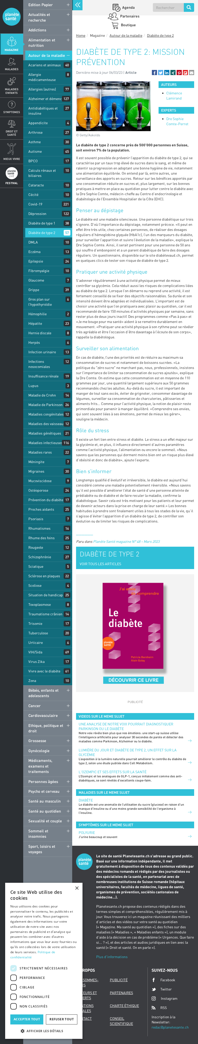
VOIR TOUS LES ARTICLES (100, 564)
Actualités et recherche (39, 17)
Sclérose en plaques (44, 576)
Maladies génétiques (44, 433)
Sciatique (35, 566)
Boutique (128, 25)
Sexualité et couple (45, 820)
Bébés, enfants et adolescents (43, 693)
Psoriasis (35, 519)
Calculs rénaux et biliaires (42, 173)
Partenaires (129, 16)
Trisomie (35, 623)
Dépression (37, 213)
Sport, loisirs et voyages (41, 849)
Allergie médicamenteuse (42, 77)
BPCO (33, 161)
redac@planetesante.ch (170, 1027)
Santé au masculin (44, 801)
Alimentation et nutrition (41, 43)
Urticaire (35, 642)
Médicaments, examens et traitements (40, 766)
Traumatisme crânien (45, 614)
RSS (163, 1007)
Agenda (128, 7)
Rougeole (35, 547)
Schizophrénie (39, 557)
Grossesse (37, 740)
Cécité (33, 194)
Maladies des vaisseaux (46, 423)
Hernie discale (39, 333)
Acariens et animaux (44, 65)
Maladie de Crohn (42, 395)
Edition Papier (40, 4)
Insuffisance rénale (43, 376)
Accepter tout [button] (27, 1019)
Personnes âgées (43, 781)
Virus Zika (36, 661)
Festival (11, 183)
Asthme (34, 142)
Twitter (166, 989)
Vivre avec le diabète (44, 671)
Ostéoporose (38, 490)
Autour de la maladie (46, 55)
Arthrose (35, 132)
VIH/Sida (35, 652)
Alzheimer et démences (46, 98)
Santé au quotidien (44, 811)
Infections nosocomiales (39, 364)
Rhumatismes (39, 528)
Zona (32, 680)
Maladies (12, 69)
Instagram (169, 998)
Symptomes (11, 112)
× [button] (77, 888)
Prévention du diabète (45, 500)
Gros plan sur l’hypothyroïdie (40, 302)
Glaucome (36, 280)
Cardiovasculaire (43, 715)
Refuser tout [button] (62, 1019)
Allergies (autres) (42, 89)
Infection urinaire (42, 352)
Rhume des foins (41, 538)
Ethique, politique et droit (45, 728)
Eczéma (34, 251)
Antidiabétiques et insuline (43, 110)
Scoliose (35, 585)
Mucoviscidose (40, 481)
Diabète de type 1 (41, 223)
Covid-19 (35, 204)
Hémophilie (37, 314)
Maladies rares (40, 452)
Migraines (36, 471)
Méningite (36, 462)
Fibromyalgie (38, 270)
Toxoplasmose (39, 604)
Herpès (34, 342)
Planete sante (12, 17)
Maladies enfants (12, 90)
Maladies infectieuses (45, 442)
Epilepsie (35, 261)
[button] (154, 72)
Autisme (35, 151)
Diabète (86, 800)
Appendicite (38, 123)
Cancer (34, 705)
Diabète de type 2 (41, 232)
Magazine (12, 49)
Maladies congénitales (46, 414)
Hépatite (35, 323)
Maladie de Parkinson (45, 404)
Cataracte (36, 185)
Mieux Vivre (11, 158)
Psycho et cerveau (44, 791)
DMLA (33, 242)
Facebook (167, 980)
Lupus (33, 385)
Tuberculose (38, 633)
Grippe (33, 289)
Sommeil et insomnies (38, 834)
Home (80, 35)
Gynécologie (39, 750)
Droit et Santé (12, 133)
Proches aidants (41, 509)
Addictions (37, 30)
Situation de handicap (45, 595)
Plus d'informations (112, 957)
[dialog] (43, 961)
